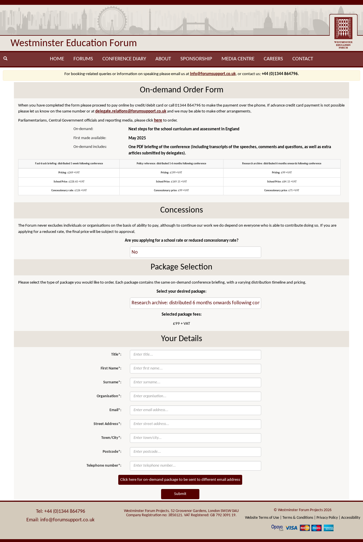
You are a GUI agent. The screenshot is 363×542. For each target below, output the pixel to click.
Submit (180, 494)
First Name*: (111, 368)
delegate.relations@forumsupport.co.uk (130, 111)
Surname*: (112, 382)
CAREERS (273, 59)
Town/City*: (111, 438)
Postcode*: (112, 452)
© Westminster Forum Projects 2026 (303, 510)
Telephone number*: (103, 466)
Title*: (116, 354)
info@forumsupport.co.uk (213, 74)
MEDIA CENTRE (237, 59)
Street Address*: (107, 424)
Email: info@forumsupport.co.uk (60, 520)
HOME (57, 59)
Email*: (115, 410)
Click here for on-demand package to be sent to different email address (180, 480)
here (158, 120)
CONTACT (302, 59)
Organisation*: (109, 396)
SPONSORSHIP (196, 59)
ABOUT (163, 59)
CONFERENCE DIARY (124, 59)
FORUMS (83, 59)
